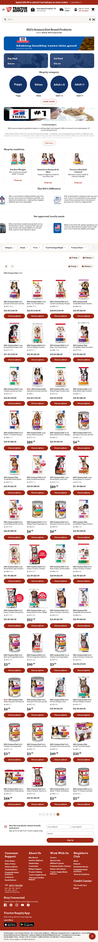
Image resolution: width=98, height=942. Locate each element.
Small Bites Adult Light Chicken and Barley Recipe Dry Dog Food (83, 390)
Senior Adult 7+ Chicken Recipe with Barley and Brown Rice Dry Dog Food (14, 434)
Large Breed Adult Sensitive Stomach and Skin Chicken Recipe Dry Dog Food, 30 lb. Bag (37, 434)
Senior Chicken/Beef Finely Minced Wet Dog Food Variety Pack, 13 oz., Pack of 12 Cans (14, 790)
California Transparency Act (60, 933)
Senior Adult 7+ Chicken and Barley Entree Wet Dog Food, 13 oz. (83, 790)
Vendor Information (58, 869)
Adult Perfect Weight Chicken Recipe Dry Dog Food (36, 346)
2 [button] (47, 814)
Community (33, 866)
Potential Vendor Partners (60, 866)
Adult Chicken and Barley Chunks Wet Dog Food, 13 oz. (37, 745)
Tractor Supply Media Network (58, 873)
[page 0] (40, 814)
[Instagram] (16, 905)
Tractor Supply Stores (37, 875)
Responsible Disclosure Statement (16, 935)
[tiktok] (28, 905)
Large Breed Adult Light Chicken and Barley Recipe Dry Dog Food (14, 568)
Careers (53, 858)
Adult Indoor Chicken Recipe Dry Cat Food (13, 611)
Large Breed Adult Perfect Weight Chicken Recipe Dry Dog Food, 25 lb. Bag (37, 611)
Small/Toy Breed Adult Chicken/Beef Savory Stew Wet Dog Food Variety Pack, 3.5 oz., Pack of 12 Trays (83, 745)
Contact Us (9, 877)
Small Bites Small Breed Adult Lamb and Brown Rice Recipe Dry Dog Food (36, 478)
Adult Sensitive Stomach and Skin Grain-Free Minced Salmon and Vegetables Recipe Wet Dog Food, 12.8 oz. (37, 701)
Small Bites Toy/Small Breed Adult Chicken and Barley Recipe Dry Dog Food (36, 303)
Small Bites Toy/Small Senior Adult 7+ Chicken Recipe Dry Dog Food (60, 346)
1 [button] (43, 814)
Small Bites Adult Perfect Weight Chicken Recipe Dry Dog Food (60, 434)
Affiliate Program (57, 863)
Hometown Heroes (81, 867)
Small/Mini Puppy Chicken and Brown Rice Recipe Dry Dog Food (83, 523)
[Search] (5, 19)
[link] (38, 33)
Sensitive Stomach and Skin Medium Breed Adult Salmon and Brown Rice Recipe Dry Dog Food (37, 390)
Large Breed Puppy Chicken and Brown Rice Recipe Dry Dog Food (60, 390)
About (76, 861)
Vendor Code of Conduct (28, 937)
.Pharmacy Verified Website (36, 879)
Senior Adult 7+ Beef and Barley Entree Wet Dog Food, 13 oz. (60, 790)
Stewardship (34, 863)
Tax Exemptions (11, 870)
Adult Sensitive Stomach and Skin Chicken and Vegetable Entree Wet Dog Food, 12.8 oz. (60, 523)
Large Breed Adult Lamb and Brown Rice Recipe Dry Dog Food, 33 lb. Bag (60, 478)
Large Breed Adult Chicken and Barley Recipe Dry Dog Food (14, 346)
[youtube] (22, 905)
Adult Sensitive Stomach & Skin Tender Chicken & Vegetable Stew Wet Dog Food (14, 701)
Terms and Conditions (41, 933)
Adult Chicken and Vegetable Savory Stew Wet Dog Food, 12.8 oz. (14, 745)
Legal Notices (76, 933)
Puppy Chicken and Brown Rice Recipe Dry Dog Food (13, 390)
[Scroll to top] (92, 936)
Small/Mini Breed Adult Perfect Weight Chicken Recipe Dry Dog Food (13, 478)
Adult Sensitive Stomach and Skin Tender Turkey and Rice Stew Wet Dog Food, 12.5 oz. (83, 434)
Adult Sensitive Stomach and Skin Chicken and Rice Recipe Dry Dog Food (14, 303)
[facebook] (5, 905)
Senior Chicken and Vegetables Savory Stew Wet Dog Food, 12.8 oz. (60, 656)
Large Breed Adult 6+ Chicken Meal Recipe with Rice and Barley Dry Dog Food (83, 478)
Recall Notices (10, 880)
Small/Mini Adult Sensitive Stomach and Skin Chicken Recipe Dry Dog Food (83, 346)
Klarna (76, 888)
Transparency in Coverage (71, 935)
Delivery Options (11, 867)
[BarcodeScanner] (93, 19)
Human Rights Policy (11, 937)
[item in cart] (93, 9)
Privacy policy (8, 933)
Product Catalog (35, 872)
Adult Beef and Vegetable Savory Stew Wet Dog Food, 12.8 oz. (14, 656)
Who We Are (33, 858)
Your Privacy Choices (22, 933)
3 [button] (50, 814)
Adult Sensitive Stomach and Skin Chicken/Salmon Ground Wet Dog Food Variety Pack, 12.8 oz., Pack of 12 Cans (60, 745)
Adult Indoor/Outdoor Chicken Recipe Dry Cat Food (36, 568)
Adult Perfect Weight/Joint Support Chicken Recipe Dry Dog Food (60, 701)
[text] (52, 33)
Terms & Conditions (82, 874)
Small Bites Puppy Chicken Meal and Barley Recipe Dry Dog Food (60, 568)
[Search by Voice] (90, 19)
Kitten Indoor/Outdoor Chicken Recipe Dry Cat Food (82, 568)
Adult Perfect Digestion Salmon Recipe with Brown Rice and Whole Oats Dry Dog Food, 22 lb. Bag (37, 656)
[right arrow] (93, 247)
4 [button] (54, 814)
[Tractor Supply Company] (17, 9)
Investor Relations (36, 860)
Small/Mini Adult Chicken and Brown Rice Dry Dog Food (82, 303)
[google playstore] (27, 924)
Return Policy (10, 864)
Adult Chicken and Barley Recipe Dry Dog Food (60, 303)
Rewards (77, 864)
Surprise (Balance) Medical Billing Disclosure (44, 935)
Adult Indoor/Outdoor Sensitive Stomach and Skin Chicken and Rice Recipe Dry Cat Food (60, 611)
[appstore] (10, 924)
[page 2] (58, 814)
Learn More (75, 2)
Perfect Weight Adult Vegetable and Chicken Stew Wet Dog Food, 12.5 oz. (37, 523)
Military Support (35, 869)
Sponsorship (55, 860)
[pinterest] (11, 905)
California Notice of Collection (48, 937)
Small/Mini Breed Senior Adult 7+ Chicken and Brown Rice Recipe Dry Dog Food (83, 611)
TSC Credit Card (80, 885)
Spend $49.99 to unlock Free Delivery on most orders (42, 2)
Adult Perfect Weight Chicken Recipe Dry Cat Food (82, 701)
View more (49, 143)
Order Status (10, 861)
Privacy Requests (66, 937)
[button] (81, 2)
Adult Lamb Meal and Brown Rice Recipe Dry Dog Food (14, 523)
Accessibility (86, 933)
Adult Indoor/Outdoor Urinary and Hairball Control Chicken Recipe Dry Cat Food (83, 656)
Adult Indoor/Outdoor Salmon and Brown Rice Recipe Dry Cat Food (37, 790)
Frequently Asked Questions (12, 873)
